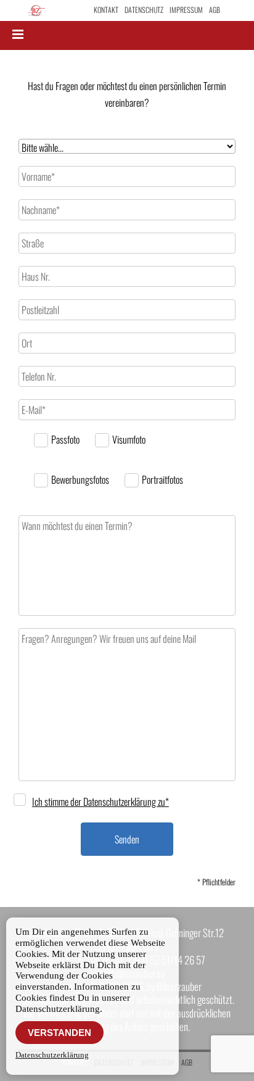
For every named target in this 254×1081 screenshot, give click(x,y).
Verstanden (59, 1032)
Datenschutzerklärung (52, 1054)
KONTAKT (106, 10)
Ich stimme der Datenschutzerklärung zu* (100, 801)
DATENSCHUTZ (144, 10)
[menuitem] (106, 10)
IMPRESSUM (186, 10)
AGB (214, 10)
